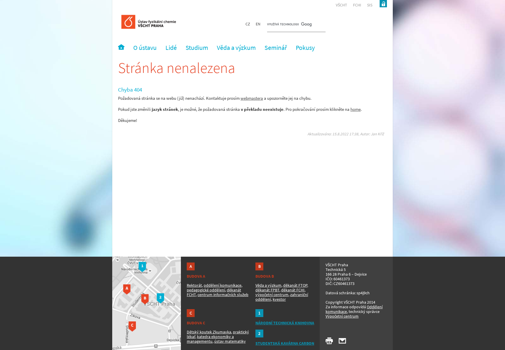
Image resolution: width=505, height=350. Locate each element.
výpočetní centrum (271, 294)
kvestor (279, 299)
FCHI (357, 5)
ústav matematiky (230, 341)
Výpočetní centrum (342, 316)
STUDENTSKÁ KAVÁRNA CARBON (284, 343)
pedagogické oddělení (206, 290)
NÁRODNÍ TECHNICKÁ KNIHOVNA (284, 323)
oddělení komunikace (222, 285)
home (355, 109)
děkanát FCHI (293, 290)
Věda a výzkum (268, 285)
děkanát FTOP (295, 285)
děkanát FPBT (267, 290)
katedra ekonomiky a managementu (210, 339)
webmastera (252, 98)
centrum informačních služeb (223, 294)
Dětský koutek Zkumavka (209, 332)
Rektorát (194, 285)
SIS (369, 5)
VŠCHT (341, 5)
